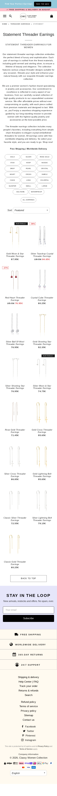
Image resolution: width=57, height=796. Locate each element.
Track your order (28, 686)
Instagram (30, 740)
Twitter (30, 731)
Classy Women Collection (33, 757)
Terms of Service (26, 749)
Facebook (30, 726)
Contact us (28, 719)
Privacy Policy (43, 746)
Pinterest (30, 735)
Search (28, 695)
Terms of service (28, 706)
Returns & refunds (28, 690)
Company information (28, 754)
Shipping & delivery (28, 677)
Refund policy (28, 702)
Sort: (9, 210)
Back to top (28, 578)
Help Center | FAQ (28, 681)
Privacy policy (28, 710)
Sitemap (28, 715)
